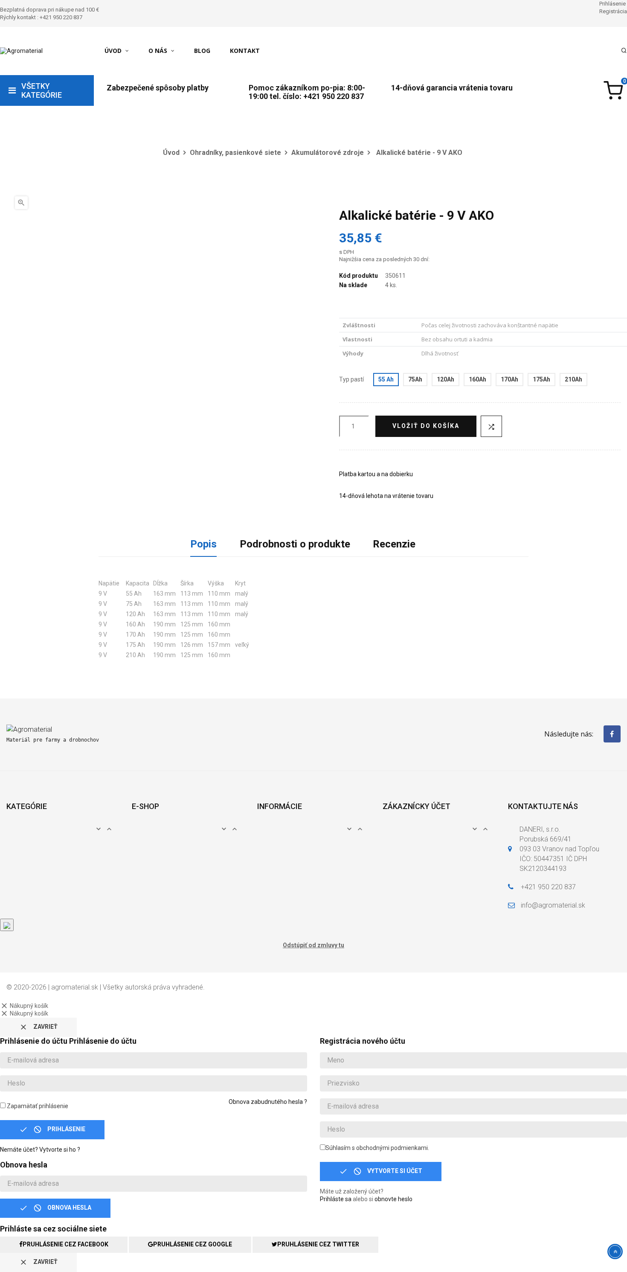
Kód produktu (358, 275)
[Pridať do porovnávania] (491, 426)
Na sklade (353, 285)
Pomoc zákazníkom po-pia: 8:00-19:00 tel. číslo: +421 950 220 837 (307, 92)
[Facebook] (612, 733)
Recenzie (394, 544)
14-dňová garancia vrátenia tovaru (452, 87)
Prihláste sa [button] (335, 1199)
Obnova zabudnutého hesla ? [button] (268, 1101)
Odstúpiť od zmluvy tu (313, 945)
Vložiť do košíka (425, 425)
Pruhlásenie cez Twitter (318, 1244)
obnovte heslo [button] (393, 1199)
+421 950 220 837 (548, 887)
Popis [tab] (203, 544)
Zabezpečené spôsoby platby (158, 87)
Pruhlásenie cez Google (192, 1244)
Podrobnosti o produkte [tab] (295, 544)
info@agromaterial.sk (553, 905)
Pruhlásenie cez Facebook (65, 1244)
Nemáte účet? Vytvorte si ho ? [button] (40, 1149)
